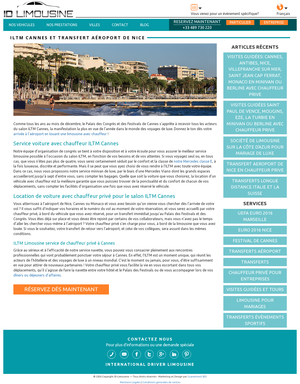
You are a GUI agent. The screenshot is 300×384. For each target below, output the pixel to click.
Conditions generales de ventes (161, 382)
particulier (240, 22)
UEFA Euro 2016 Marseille (255, 216)
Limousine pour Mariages (255, 303)
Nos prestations (62, 25)
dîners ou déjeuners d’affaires (37, 275)
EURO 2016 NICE (255, 229)
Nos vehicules (22, 25)
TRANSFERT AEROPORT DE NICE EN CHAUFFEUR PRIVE (255, 167)
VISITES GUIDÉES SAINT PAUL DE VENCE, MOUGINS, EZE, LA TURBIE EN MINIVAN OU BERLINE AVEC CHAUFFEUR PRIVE (255, 117)
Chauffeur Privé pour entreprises (255, 275)
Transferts (255, 261)
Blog (144, 25)
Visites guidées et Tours (255, 289)
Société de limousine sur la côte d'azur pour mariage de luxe (255, 147)
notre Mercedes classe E (193, 161)
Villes (94, 25)
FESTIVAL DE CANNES (255, 240)
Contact (120, 25)
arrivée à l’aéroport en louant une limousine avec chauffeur (60, 134)
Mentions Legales (130, 382)
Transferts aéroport (255, 251)
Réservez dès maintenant (61, 289)
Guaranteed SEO (197, 376)
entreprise (274, 22)
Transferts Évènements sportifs (255, 320)
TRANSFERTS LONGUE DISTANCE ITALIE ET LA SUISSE (255, 187)
